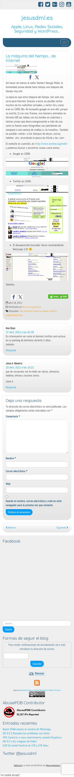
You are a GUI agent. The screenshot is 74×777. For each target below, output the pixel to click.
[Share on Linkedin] (33, 297)
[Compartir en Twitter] (20, 297)
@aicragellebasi (53, 765)
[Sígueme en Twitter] (37, 77)
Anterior (12, 527)
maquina (37, 311)
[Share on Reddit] (27, 297)
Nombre (11, 458)
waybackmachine (14, 315)
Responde (11, 350)
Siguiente (61, 527)
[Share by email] (40, 297)
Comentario (13, 416)
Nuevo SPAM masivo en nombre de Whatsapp (27, 729)
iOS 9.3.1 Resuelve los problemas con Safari (26, 733)
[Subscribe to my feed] (37, 682)
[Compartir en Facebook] (14, 297)
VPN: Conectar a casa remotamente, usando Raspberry (32, 737)
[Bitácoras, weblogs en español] (37, 673)
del (21, 311)
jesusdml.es (37, 17)
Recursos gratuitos (31, 306)
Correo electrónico (16, 471)
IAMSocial (18, 765)
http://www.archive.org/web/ (51, 144)
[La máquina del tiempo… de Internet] (37, 70)
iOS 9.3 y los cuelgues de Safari (20, 741)
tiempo (52, 311)
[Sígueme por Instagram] (44, 77)
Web (8, 484)
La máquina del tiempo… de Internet (31, 58)
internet (27, 311)
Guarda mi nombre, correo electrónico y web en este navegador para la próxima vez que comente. (34, 503)
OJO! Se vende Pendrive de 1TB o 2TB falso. (26, 745)
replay (45, 311)
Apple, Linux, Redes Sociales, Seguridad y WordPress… (37, 29)
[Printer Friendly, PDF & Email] (58, 296)
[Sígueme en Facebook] (30, 77)
